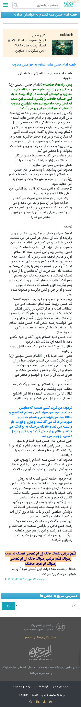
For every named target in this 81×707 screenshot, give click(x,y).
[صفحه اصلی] (50, 702)
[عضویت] (37, 702)
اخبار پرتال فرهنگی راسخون (40, 637)
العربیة (35, 695)
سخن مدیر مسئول (61, 687)
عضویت (17, 687)
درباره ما (29, 687)
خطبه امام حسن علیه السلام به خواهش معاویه (44, 65)
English (24, 695)
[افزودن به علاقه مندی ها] (30, 702)
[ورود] (44, 702)
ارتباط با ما (42, 687)
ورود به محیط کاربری (53, 695)
